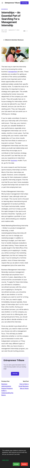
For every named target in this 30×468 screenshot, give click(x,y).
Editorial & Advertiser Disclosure (14, 40)
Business (4, 9)
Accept (16, 464)
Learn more (5, 460)
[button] (2, 3)
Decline (24, 464)
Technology (24, 2)
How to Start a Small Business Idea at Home (24, 386)
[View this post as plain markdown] (24, 31)
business (14, 160)
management (12, 71)
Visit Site (15, 373)
